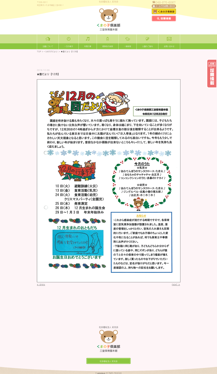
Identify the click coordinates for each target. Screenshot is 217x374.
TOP (39, 51)
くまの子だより (51, 51)
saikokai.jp (101, 373)
